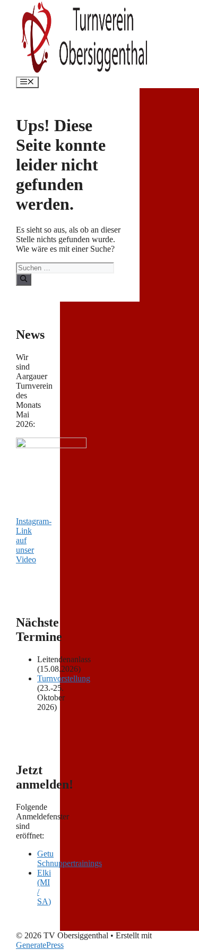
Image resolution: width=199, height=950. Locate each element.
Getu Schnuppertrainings (69, 858)
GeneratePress (40, 944)
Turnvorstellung (63, 678)
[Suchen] (23, 279)
